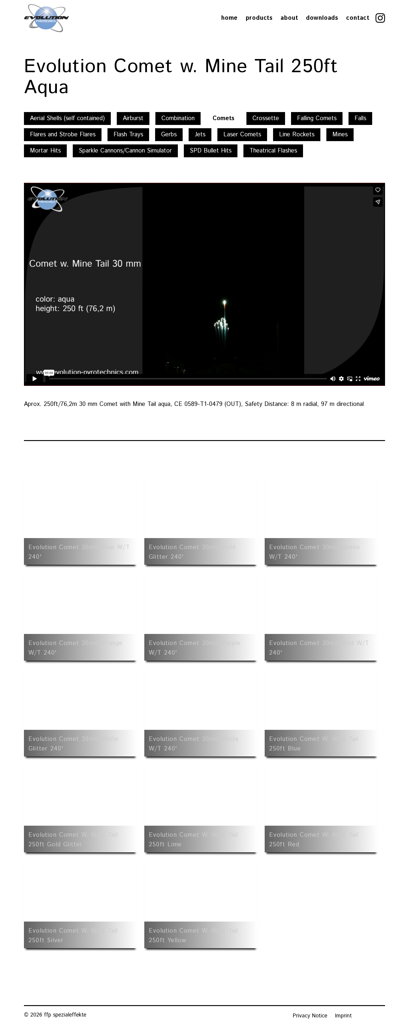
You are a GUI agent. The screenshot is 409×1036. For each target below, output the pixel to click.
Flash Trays (128, 134)
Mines (340, 134)
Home (229, 18)
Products (259, 18)
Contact (357, 18)
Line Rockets (296, 134)
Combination (178, 118)
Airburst (133, 118)
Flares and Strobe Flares (63, 134)
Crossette (265, 118)
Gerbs (169, 134)
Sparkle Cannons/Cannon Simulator (125, 151)
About (289, 18)
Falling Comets (317, 118)
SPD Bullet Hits (210, 151)
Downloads (322, 18)
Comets (223, 118)
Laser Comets (242, 134)
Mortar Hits (45, 151)
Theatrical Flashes (273, 151)
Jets (200, 134)
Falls (360, 118)
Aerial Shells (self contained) (67, 118)
